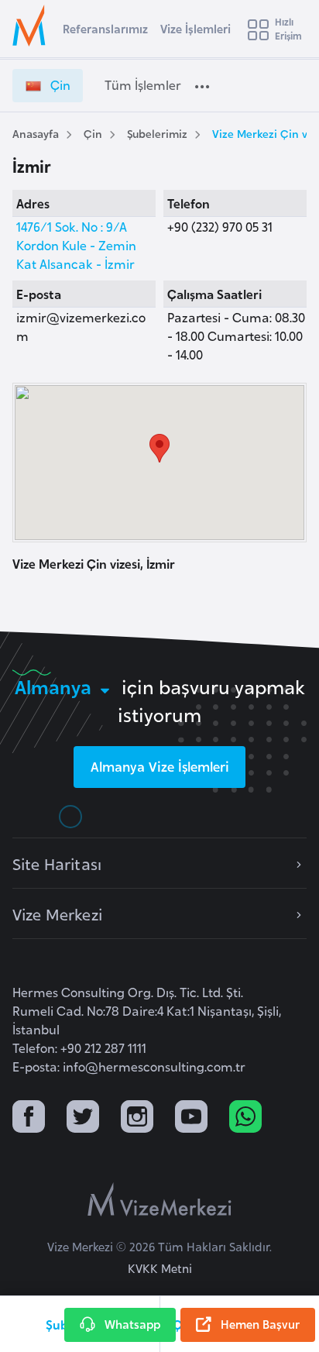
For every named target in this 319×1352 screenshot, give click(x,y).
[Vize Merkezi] (31, 25)
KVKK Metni (160, 1268)
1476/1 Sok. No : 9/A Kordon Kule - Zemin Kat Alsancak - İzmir (76, 245)
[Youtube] (191, 1118)
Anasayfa (35, 133)
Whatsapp (132, 1324)
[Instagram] (137, 1118)
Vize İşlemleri (195, 28)
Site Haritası (56, 863)
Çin (93, 133)
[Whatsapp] (245, 1118)
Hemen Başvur (260, 1324)
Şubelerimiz (157, 133)
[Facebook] (28, 1118)
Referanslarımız (105, 28)
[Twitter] (83, 1118)
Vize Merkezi (57, 913)
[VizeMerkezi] (159, 1199)
